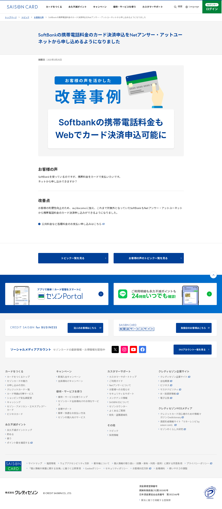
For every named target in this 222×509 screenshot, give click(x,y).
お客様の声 (39, 18)
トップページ (11, 18)
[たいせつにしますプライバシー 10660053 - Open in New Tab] (210, 499)
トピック (25, 18)
